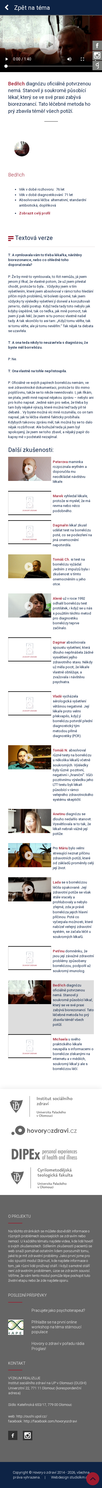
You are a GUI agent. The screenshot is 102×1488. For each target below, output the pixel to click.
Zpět (31, 7)
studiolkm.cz (79, 1477)
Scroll (92, 1478)
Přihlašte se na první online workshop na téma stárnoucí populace (56, 1327)
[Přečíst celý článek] (15, 1327)
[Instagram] (97, 55)
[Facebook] (97, 45)
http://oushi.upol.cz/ (31, 1416)
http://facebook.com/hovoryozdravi (50, 1421)
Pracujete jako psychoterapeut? (58, 1310)
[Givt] (97, 65)
